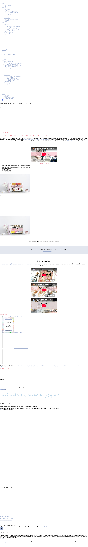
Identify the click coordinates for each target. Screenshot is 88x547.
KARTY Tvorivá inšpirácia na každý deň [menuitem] (11, 19)
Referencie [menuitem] (6, 34)
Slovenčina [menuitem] (4, 50)
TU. (50, 261)
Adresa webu (2, 385)
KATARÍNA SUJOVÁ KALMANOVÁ (10, 54)
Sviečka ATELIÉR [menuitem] (7, 20)
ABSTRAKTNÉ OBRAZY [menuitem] (8, 5)
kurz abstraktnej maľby (72, 365)
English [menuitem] (3, 51)
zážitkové (64, 366)
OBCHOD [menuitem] (4, 8)
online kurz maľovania (23, 366)
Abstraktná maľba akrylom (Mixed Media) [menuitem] (14, 26)
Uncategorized (6, 365)
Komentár (2, 379)
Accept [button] (43, 526)
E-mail (1, 383)
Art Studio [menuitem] (6, 42)
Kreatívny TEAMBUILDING (19, 332)
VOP (14, 518)
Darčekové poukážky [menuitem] (8, 17)
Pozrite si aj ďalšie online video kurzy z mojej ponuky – (22, 264)
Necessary (3, 539)
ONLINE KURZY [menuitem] (7, 25)
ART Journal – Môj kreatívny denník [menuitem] (13, 29)
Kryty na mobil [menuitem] (7, 18)
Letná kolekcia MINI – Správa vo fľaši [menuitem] (10, 11)
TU (37, 260)
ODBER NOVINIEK (3, 523)
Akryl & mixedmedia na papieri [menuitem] (9, 13)
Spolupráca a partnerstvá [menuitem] (8, 49)
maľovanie (12, 366)
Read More (46, 526)
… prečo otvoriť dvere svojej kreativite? (21, 348)
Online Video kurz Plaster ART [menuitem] (12, 28)
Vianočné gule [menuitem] (6, 15)
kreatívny (66, 365)
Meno (1, 381)
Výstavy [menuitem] (3, 43)
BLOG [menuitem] (5, 6)
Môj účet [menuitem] (6, 38)
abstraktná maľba (16, 365)
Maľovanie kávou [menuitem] (10, 27)
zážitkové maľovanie (69, 366)
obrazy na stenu (16, 366)
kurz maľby (77, 365)
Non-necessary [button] (3, 542)
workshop (61, 366)
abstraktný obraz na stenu (35, 365)
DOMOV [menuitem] (4, 4)
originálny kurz (34, 366)
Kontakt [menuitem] (3, 45)
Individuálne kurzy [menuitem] (7, 31)
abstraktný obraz (28, 365)
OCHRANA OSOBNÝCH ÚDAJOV (6, 518)
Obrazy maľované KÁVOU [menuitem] (9, 14)
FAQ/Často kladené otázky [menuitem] (9, 47)
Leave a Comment (10, 105)
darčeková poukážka (45, 365)
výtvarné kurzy (52, 366)
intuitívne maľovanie (59, 365)
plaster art (38, 366)
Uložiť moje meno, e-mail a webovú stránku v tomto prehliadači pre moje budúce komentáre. (17, 387)
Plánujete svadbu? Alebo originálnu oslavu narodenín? (23, 363)
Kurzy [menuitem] (5, 21)
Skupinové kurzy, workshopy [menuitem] (9, 32)
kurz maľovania (82, 365)
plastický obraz (43, 366)
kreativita (63, 365)
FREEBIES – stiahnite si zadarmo (6, 520)
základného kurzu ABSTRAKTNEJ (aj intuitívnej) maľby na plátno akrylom (36, 139)
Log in (19, 525)
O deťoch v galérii (19, 316)
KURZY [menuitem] (3, 23)
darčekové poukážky (52, 365)
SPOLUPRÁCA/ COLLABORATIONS (7, 516)
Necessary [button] (2, 538)
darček (41, 365)
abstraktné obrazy (22, 365)
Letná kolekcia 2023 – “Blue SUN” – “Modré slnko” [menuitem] (13, 12)
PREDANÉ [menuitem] (6, 10)
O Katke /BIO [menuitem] (4, 41)
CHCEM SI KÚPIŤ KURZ (47, 251)
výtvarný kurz (57, 366)
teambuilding (48, 366)
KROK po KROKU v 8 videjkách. (72, 140)
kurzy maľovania (7, 366)
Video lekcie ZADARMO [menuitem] (11, 30)
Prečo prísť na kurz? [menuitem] (7, 33)
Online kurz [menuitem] (4, 37)
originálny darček (29, 366)
